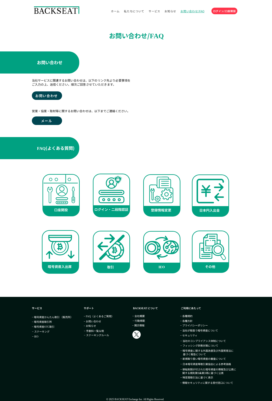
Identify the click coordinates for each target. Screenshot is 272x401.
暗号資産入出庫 (60, 266)
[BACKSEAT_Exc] (136, 334)
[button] (170, 11)
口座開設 (61, 209)
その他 (210, 266)
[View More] (60, 195)
